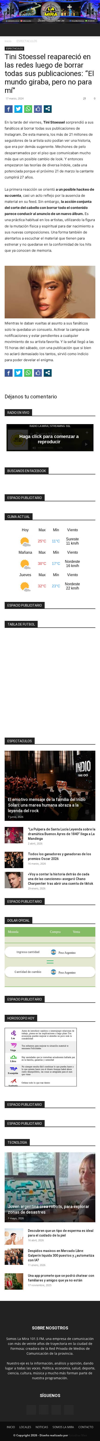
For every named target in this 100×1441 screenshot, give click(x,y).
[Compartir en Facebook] (9, 108)
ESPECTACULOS (27, 41)
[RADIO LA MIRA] (50, 12)
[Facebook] (31, 1410)
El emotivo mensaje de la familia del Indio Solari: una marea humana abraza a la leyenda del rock (47, 805)
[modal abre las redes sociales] (48, 108)
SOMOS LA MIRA (63, 1427)
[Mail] (56, 1410)
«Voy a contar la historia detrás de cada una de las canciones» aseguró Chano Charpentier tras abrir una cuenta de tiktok (60, 878)
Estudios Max (78, 1435)
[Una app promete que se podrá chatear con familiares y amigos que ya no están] (14, 1281)
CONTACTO (85, 1427)
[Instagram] (43, 1409)
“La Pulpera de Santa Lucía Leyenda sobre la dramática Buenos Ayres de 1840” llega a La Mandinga (61, 834)
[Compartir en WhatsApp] (28, 108)
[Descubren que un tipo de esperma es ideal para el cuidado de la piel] (14, 1236)
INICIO (11, 1427)
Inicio (8, 41)
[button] (7, 30)
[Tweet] (18, 108)
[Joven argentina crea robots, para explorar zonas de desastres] (50, 1187)
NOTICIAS (42, 1427)
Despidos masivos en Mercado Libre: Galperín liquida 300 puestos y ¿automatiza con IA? (61, 1255)
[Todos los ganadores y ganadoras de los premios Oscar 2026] (14, 860)
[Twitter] (68, 1410)
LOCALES (25, 1427)
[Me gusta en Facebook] (38, 108)
